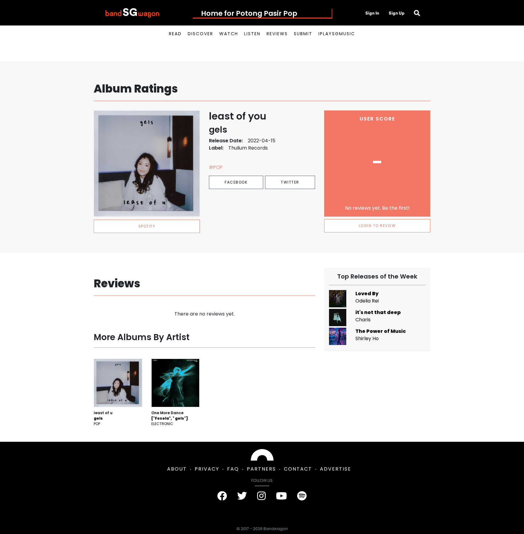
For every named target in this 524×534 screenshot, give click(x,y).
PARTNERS (261, 468)
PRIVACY (207, 468)
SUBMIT (303, 34)
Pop (97, 423)
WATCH (228, 34)
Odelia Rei (367, 300)
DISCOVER (200, 34)
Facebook (236, 182)
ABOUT (177, 468)
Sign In (372, 13)
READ (175, 34)
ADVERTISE (335, 468)
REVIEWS (277, 34)
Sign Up (397, 13)
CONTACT (298, 468)
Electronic (162, 423)
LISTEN (252, 34)
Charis (363, 319)
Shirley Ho (367, 338)
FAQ (233, 468)
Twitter (290, 182)
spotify (147, 226)
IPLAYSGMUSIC (336, 34)
